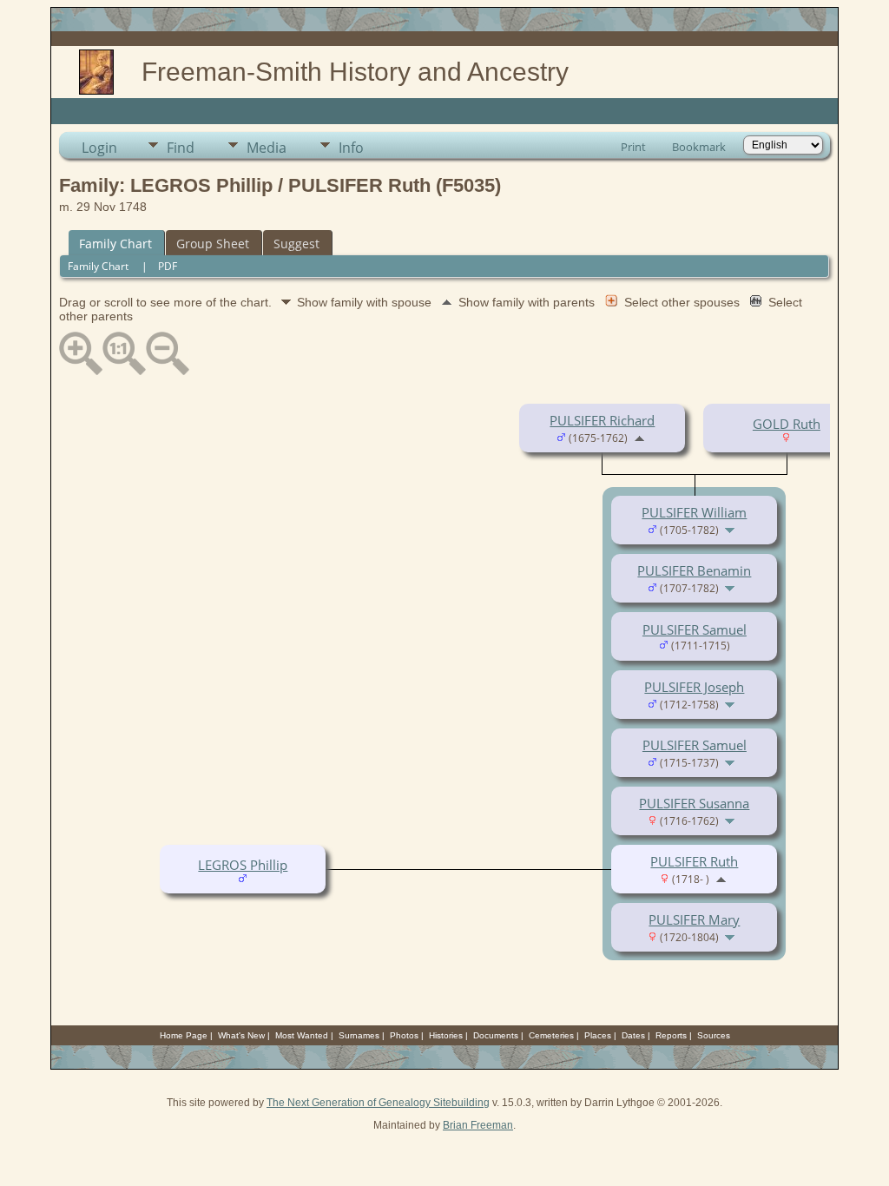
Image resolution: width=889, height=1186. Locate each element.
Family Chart (115, 243)
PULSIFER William (694, 512)
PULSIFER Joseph (694, 686)
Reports (671, 1035)
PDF (167, 266)
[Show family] (731, 528)
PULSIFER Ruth (694, 861)
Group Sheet (212, 243)
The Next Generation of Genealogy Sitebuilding (378, 1103)
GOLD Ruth (786, 423)
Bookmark (699, 147)
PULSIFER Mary (694, 919)
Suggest (296, 243)
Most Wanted (301, 1035)
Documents (495, 1035)
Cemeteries (551, 1035)
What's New (241, 1035)
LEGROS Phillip (242, 864)
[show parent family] (639, 436)
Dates (633, 1035)
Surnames (359, 1035)
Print (633, 147)
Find (180, 147)
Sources (713, 1035)
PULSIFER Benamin (694, 570)
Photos (404, 1035)
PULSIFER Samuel (694, 629)
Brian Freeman (478, 1125)
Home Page (183, 1035)
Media (266, 147)
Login (99, 147)
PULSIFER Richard (602, 420)
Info (351, 147)
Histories (446, 1035)
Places (597, 1035)
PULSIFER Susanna (694, 803)
